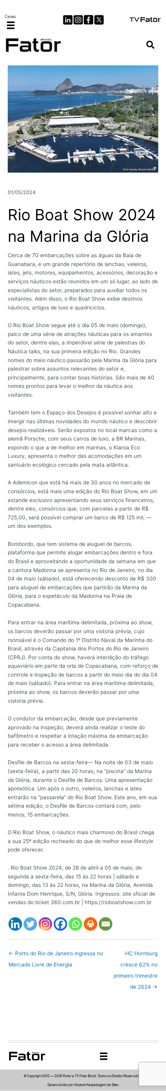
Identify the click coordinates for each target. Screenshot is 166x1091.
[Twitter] (30, 924)
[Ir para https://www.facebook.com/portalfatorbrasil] (88, 20)
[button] (150, 45)
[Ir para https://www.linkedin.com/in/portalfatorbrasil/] (68, 20)
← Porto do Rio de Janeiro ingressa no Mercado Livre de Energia (55, 955)
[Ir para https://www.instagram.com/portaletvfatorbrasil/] (78, 20)
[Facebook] (60, 924)
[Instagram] (45, 924)
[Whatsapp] (75, 924)
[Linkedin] (15, 924)
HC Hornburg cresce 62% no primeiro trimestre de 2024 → (135, 955)
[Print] (90, 924)
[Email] (105, 924)
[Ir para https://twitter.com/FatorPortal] (99, 20)
